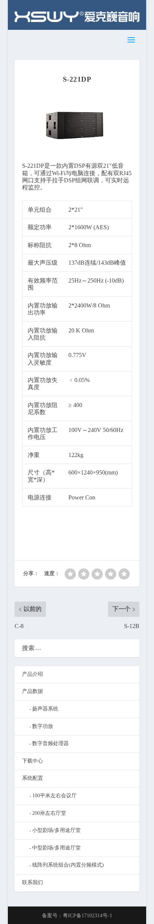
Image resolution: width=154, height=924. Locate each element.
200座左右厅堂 (49, 813)
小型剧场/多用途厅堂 (56, 830)
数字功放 (42, 726)
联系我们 (32, 882)
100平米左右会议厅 (54, 795)
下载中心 (32, 761)
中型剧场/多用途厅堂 (56, 848)
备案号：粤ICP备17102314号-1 (77, 915)
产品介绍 (32, 674)
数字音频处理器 (50, 743)
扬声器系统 (45, 709)
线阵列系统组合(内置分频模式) (68, 865)
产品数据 (32, 691)
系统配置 (32, 778)
